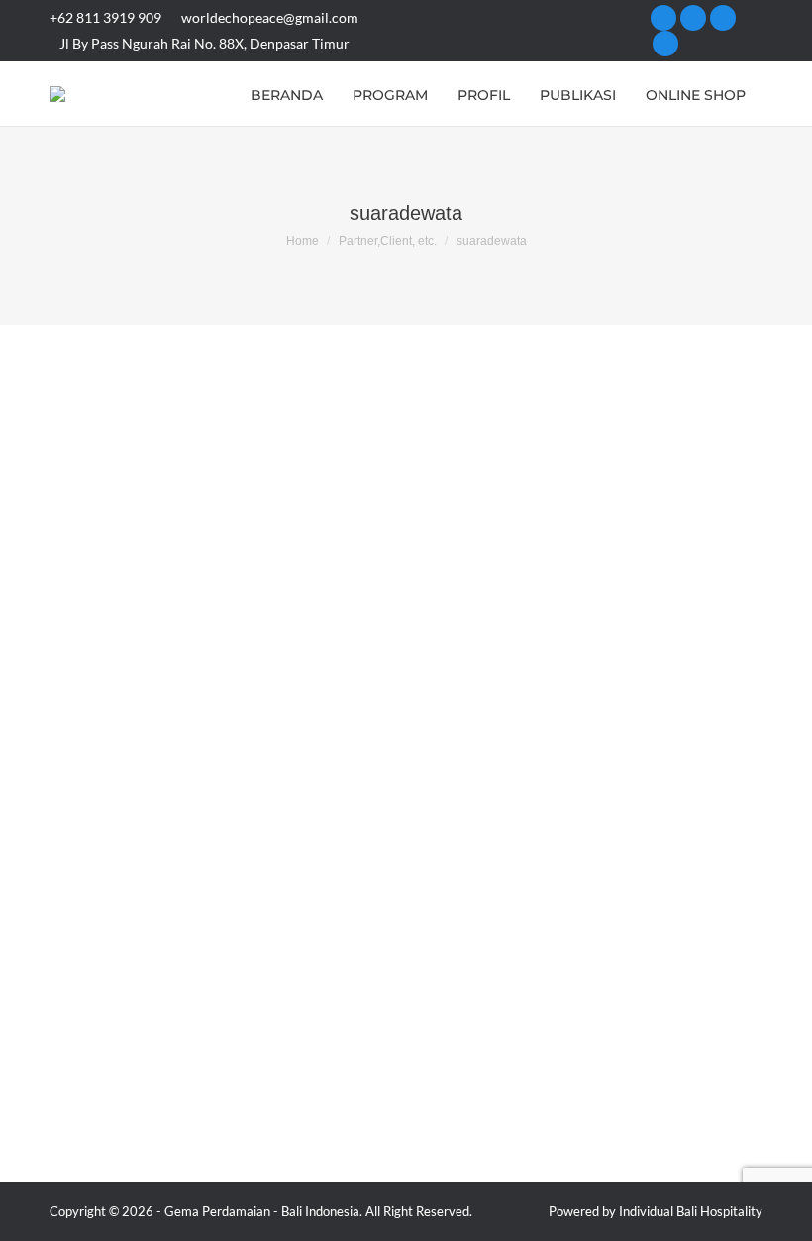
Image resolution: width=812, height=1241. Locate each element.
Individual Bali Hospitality (690, 1211)
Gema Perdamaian (217, 1211)
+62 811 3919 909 (105, 17)
